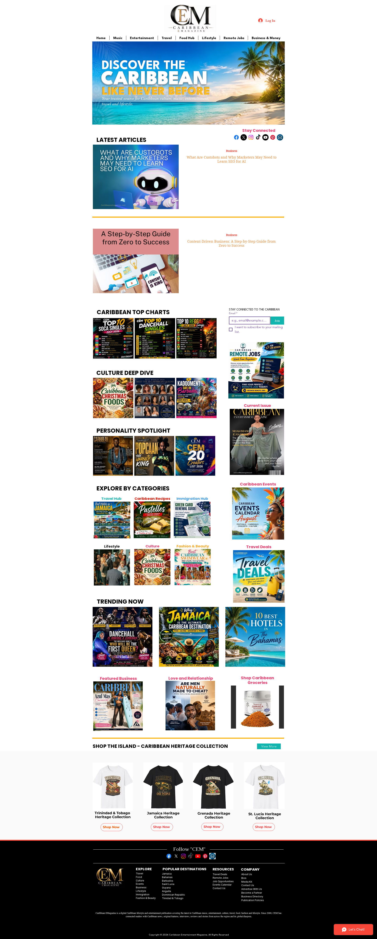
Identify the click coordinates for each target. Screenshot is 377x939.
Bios (243, 878)
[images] (280, 137)
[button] (257, 707)
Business (231, 151)
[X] (244, 137)
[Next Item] (125, 520)
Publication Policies (252, 900)
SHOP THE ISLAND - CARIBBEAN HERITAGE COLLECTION (160, 746)
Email (233, 313)
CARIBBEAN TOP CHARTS (133, 312)
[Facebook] (236, 137)
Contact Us (247, 885)
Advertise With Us (251, 889)
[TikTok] (258, 137)
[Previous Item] (98, 520)
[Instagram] (251, 137)
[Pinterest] (273, 137)
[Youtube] (265, 137)
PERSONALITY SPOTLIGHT (133, 430)
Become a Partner (251, 892)
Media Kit (246, 881)
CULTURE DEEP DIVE (124, 373)
